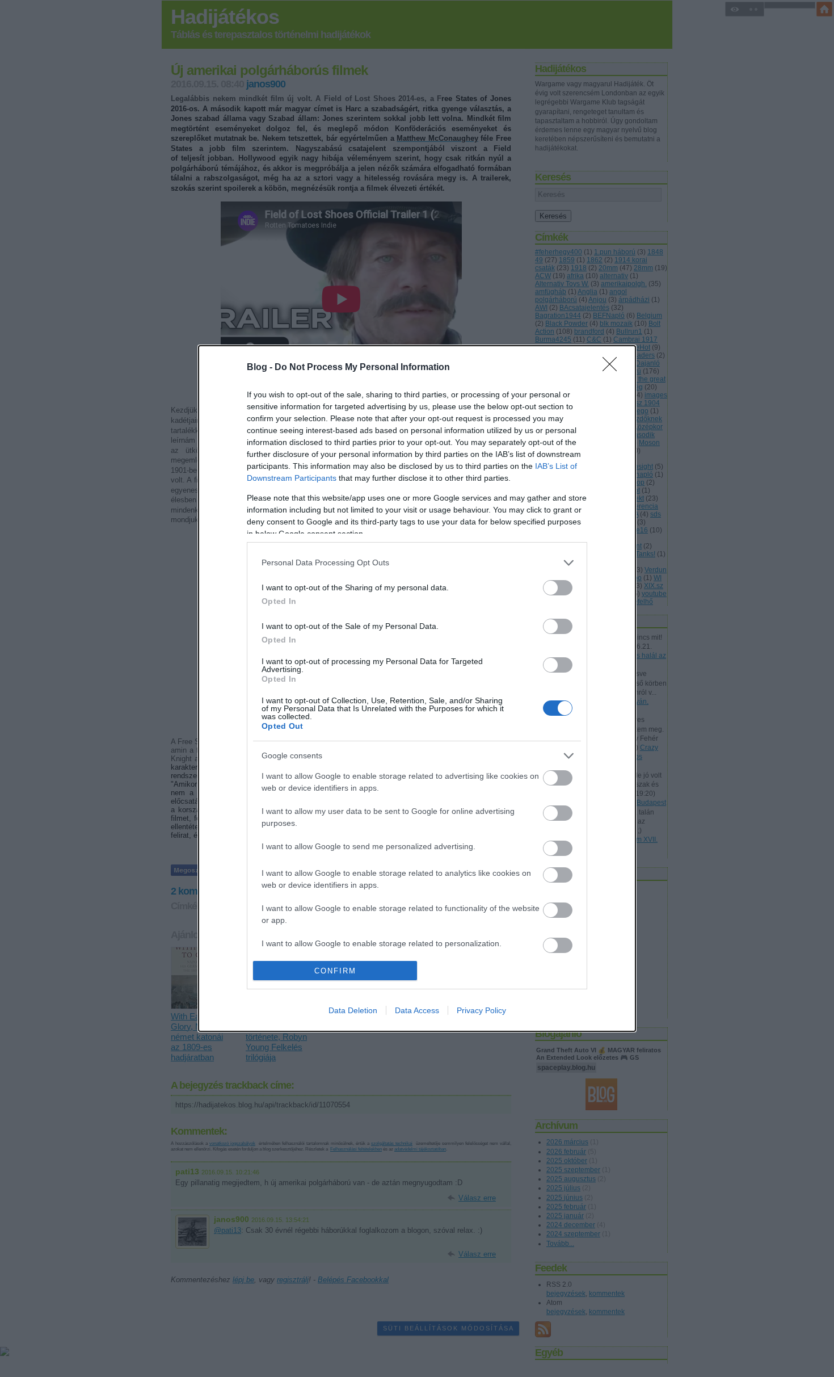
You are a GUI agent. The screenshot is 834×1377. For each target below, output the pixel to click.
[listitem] (417, 563)
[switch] (557, 587)
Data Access (417, 1010)
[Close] (613, 368)
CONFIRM (335, 971)
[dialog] (417, 689)
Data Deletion (352, 1010)
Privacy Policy (481, 1010)
